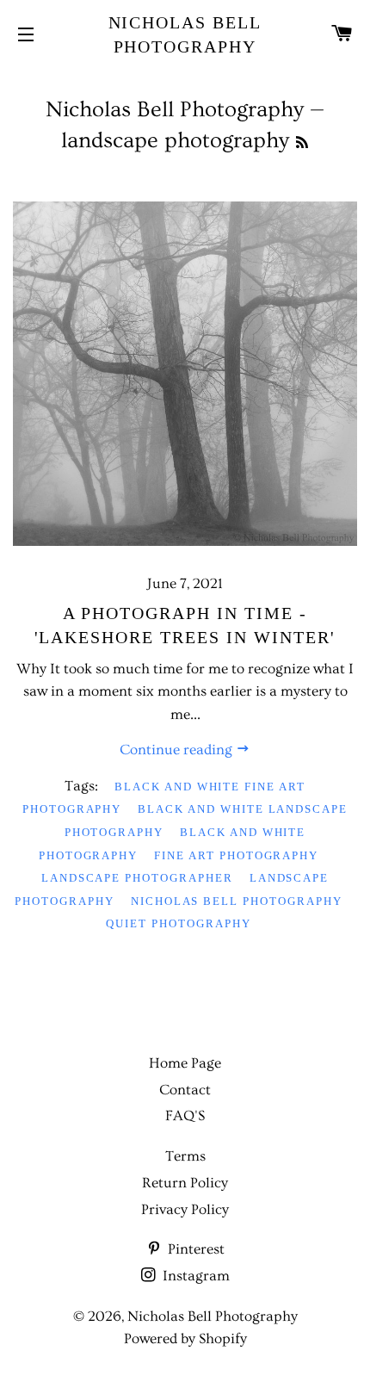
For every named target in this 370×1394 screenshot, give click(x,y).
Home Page (185, 1063)
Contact (185, 1089)
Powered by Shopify (185, 1338)
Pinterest (194, 1249)
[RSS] (302, 143)
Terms (185, 1156)
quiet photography (178, 923)
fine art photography (236, 855)
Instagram (194, 1275)
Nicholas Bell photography (236, 901)
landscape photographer (137, 877)
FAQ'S (185, 1115)
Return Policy (185, 1182)
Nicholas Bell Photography (185, 34)
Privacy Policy (185, 1209)
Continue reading (178, 749)
